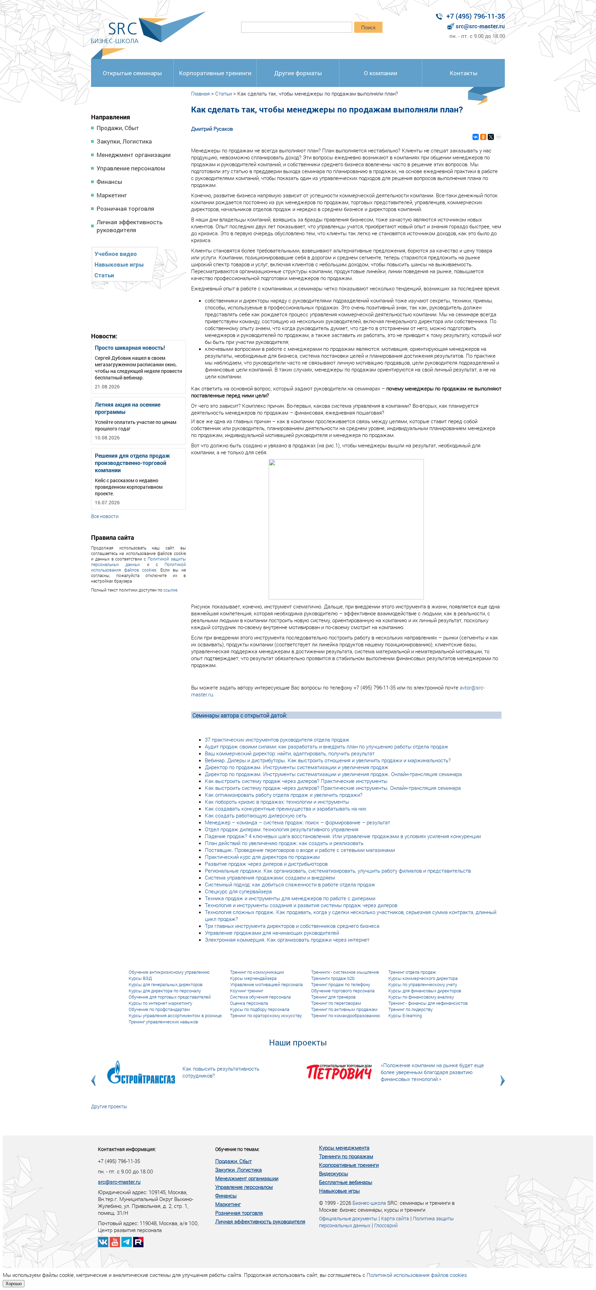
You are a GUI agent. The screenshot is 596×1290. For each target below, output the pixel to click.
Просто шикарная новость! (130, 347)
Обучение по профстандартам (159, 1009)
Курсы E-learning (405, 1015)
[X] (491, 137)
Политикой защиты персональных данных (138, 561)
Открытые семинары (132, 73)
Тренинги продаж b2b (333, 978)
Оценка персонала (249, 1003)
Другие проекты (109, 1106)
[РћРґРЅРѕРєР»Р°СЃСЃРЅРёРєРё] (483, 137)
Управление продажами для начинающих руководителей (272, 932)
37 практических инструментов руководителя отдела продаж (277, 739)
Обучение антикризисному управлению (169, 972)
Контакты (463, 73)
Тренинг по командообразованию (345, 1015)
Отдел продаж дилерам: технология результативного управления (281, 829)
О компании (380, 73)
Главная (200, 93)
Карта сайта (395, 1218)
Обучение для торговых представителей (170, 997)
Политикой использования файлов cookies (138, 567)
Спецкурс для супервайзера (238, 891)
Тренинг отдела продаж (412, 972)
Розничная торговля (125, 208)
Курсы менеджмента (344, 1147)
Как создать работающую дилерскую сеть (256, 815)
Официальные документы (348, 1218)
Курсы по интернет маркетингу (160, 1003)
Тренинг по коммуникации (257, 972)
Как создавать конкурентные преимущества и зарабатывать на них (285, 808)
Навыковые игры (119, 264)
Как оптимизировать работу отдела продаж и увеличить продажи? (283, 794)
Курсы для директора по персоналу (165, 991)
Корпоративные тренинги (215, 73)
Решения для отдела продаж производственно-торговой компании (132, 463)
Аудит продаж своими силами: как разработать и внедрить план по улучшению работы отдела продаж (326, 746)
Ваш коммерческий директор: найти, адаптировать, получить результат (290, 753)
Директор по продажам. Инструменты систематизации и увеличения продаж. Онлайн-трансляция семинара (333, 774)
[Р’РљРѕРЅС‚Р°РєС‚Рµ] (476, 137)
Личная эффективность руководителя (129, 226)
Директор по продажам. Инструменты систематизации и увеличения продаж (296, 767)
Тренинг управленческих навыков (163, 1022)
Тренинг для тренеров (333, 997)
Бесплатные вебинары (345, 1182)
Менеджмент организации (134, 155)
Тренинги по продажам (346, 1156)
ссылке (170, 590)
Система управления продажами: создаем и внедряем (270, 877)
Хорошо (14, 1283)
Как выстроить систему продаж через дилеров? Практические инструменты (296, 780)
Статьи (104, 275)
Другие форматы (298, 73)
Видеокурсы (333, 1173)
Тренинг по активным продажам (344, 1009)
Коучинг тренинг (246, 991)
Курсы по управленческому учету (422, 984)
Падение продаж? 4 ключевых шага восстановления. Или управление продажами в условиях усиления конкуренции (343, 836)
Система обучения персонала (260, 997)
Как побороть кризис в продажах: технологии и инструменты (277, 801)
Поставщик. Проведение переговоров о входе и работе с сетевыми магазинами (300, 849)
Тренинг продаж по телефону (340, 984)
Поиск (368, 27)
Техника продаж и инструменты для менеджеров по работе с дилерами (290, 898)
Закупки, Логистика (124, 141)
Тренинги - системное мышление (345, 972)
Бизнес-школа (369, 1202)
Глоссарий (386, 1225)
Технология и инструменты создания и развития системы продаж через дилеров (301, 905)
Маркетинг (112, 195)
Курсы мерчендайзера (253, 978)
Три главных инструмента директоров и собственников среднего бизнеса (292, 925)
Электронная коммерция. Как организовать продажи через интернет (287, 939)
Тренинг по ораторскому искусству (266, 1015)
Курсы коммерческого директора (423, 978)
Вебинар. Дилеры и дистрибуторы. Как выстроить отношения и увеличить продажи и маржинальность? (328, 760)
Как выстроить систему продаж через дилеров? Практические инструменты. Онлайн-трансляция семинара (333, 787)
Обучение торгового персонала (343, 991)
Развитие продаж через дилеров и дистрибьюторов (266, 863)
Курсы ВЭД (140, 978)
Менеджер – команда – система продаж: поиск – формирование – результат (297, 822)
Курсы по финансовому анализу (421, 997)
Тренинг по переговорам (336, 1003)
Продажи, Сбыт (118, 128)
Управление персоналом (131, 168)
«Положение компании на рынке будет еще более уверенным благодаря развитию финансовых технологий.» (432, 1072)
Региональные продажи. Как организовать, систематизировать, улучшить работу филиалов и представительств (338, 870)
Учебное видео (116, 254)
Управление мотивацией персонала (266, 984)
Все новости (105, 516)
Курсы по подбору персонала (259, 1009)
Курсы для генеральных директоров (165, 984)
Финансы (109, 182)
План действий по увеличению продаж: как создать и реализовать (284, 843)
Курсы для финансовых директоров (424, 991)
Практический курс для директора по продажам (262, 856)
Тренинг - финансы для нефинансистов (428, 1003)
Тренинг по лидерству (410, 1009)
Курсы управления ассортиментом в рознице (175, 1015)
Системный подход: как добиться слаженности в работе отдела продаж (290, 884)
